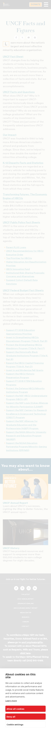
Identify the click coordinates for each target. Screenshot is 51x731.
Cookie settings (15, 724)
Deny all (11, 716)
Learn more (11, 700)
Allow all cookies (15, 708)
